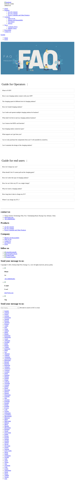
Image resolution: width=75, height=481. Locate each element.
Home (6, 8)
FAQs (6, 39)
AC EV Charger (13, 12)
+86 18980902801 (9, 219)
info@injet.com (8, 217)
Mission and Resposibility (15, 20)
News (6, 25)
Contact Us (7, 31)
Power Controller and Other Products (19, 15)
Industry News (12, 28)
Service (10, 23)
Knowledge (7, 30)
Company (7, 17)
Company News (12, 26)
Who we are (11, 18)
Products (6, 10)
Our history (11, 22)
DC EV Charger (13, 13)
